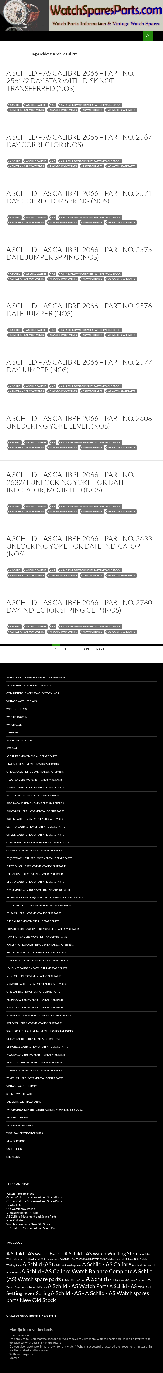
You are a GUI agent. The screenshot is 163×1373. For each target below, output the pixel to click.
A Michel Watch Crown (73, 1280)
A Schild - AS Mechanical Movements (82, 1258)
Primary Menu (158, 36)
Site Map (11, 748)
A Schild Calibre (36, 104)
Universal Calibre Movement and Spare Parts (37, 1046)
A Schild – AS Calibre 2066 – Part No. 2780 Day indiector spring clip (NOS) (79, 606)
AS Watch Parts (92, 110)
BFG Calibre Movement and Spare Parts (32, 795)
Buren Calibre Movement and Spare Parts (34, 818)
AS (53, 104)
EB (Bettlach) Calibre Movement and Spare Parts (39, 858)
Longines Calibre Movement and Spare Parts (36, 968)
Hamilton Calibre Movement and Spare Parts (36, 936)
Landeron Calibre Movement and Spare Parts (37, 960)
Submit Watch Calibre (21, 1093)
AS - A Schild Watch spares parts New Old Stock (91, 104)
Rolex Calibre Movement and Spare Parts (34, 1023)
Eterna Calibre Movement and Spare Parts (35, 881)
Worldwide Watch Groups (24, 1133)
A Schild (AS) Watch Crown (121, 1280)
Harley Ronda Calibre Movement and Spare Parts (40, 944)
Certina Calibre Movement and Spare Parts (35, 826)
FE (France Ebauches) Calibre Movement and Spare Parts (44, 897)
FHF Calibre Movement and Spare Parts (32, 921)
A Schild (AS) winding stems (68, 1265)
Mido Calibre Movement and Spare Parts (33, 976)
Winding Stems (16, 708)
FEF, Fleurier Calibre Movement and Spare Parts (38, 905)
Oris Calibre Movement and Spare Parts (33, 991)
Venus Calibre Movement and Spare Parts (34, 1062)
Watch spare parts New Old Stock (28, 685)
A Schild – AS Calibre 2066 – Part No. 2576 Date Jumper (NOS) (79, 309)
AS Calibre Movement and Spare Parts (31, 756)
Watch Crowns (16, 716)
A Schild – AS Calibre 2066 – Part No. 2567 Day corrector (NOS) (79, 141)
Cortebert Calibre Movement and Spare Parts (37, 842)
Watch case (14, 724)
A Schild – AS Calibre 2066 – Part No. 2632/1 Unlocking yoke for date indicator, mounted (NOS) (70, 482)
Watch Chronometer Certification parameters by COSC (44, 1109)
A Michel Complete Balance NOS (122, 1258)
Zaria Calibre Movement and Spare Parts (34, 1070)
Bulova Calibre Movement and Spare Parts (35, 811)
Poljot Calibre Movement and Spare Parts (34, 1007)
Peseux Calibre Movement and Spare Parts (34, 999)
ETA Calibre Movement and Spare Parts (32, 763)
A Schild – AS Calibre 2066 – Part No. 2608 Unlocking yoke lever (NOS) (79, 422)
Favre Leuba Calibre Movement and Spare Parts (38, 889)
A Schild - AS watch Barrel (35, 1253)
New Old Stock (16, 1141)
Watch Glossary (17, 1117)
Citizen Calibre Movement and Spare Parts (35, 834)
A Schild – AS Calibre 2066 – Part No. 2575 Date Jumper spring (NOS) (79, 253)
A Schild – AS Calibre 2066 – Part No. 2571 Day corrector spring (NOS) (79, 197)
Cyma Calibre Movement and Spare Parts (34, 850)
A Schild (15, 104)
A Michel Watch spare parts (45, 1258)
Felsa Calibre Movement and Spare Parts (33, 913)
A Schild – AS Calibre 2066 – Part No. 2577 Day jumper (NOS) (79, 366)
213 (86, 649)
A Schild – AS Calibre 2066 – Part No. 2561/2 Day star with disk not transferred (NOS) (70, 81)
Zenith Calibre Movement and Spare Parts (34, 1078)
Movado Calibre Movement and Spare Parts (36, 983)
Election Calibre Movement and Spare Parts (36, 866)
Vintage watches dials (21, 701)
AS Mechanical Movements (27, 110)
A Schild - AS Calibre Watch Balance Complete (77, 1271)
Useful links (14, 1148)
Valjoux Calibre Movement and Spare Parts (35, 1054)
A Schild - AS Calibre (106, 1264)
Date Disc (12, 732)
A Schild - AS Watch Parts (78, 1286)
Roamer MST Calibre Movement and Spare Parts (38, 1015)
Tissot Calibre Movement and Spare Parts (34, 779)
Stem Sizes (13, 1156)
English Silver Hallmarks (23, 1101)
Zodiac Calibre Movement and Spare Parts (35, 787)
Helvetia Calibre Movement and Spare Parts (36, 952)
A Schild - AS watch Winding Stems (102, 1253)
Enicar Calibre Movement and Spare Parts (34, 873)
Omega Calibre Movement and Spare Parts (35, 771)
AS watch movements (63, 110)
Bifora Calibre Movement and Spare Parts (35, 803)
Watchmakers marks (20, 1125)
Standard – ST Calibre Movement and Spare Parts (39, 1031)
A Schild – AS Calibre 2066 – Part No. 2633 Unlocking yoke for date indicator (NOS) (79, 546)
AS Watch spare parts (121, 110)
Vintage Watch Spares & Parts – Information (36, 677)
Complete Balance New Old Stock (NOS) (33, 693)
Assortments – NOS (19, 740)
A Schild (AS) (37, 1264)
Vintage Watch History (22, 1086)
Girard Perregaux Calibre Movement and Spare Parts (42, 928)
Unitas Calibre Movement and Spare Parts (34, 1038)
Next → (102, 649)
